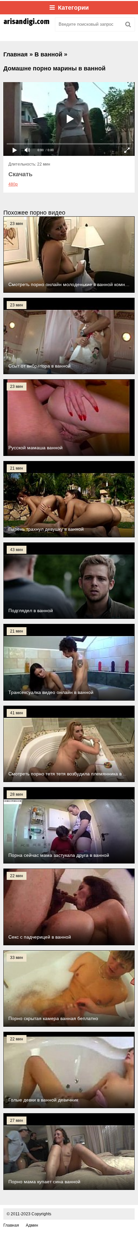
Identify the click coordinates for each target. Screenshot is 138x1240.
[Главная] (26, 24)
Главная (11, 1225)
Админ (32, 1225)
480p (13, 184)
